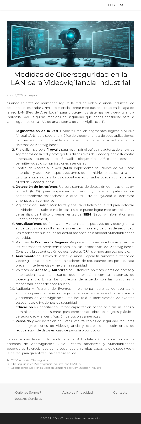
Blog (111, 5)
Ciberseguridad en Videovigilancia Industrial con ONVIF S (46, 364)
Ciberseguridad (40, 360)
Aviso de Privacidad (77, 392)
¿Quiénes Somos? (27, 392)
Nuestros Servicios (28, 399)
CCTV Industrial (20, 360)
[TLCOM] (15, 5)
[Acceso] (129, 6)
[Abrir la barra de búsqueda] (122, 5)
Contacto (120, 392)
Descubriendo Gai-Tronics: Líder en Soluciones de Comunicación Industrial (56, 367)
